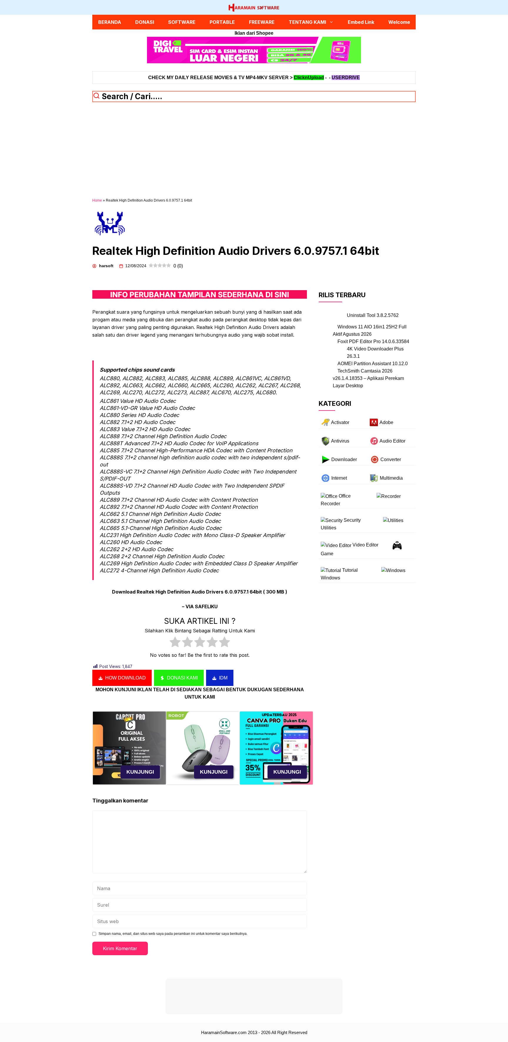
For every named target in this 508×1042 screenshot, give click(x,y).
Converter (390, 459)
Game (327, 553)
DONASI (144, 22)
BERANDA (109, 22)
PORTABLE (222, 22)
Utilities (328, 528)
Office (345, 495)
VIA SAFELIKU (202, 606)
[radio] (175, 642)
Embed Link (361, 22)
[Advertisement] (254, 153)
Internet (339, 478)
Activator (340, 422)
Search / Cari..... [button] (131, 96)
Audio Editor (392, 440)
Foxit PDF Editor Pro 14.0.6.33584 (373, 341)
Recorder (330, 503)
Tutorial (350, 570)
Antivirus (340, 440)
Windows (330, 578)
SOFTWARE (181, 22)
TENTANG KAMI (307, 22)
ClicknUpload (309, 77)
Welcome (399, 22)
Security (352, 520)
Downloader (344, 459)
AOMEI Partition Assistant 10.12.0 (372, 363)
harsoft (106, 265)
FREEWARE (262, 22)
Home (97, 200)
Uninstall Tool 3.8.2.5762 (373, 315)
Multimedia (391, 478)
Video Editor (365, 545)
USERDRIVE (346, 77)
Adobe (386, 422)
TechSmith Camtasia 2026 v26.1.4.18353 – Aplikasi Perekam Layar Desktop (368, 378)
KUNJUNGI (140, 772)
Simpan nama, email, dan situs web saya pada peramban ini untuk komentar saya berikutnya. (173, 934)
